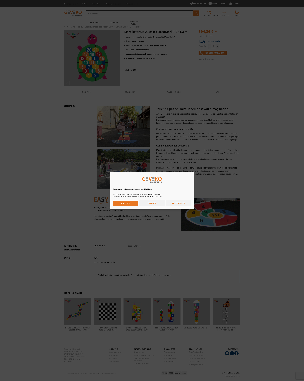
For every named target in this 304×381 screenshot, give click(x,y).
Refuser (152, 203)
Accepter (125, 203)
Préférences (178, 203)
